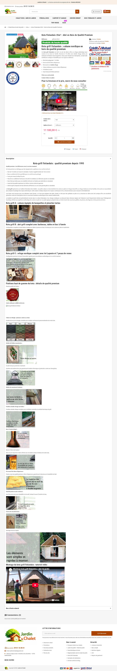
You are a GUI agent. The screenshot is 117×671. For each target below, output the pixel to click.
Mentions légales (95, 650)
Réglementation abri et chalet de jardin (77, 653)
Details (99, 39)
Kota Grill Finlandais (73, 655)
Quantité (50, 138)
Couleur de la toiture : (47, 119)
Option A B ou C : (48, 125)
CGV (92, 653)
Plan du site (47, 653)
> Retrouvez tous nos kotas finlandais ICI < (53, 113)
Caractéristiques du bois (74, 650)
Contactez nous (10, 6)
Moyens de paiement (96, 655)
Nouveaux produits (48, 647)
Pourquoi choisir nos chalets (75, 645)
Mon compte (94, 647)
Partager (68, 149)
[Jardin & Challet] (11, 11)
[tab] (58, 159)
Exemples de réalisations (74, 658)
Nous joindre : (19, 6)
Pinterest (84, 149)
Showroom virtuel (48, 642)
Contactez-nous (48, 650)
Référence (44, 39)
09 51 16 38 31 (29, 6)
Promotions (46, 645)
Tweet (76, 149)
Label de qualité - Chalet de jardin (76, 647)
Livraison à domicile (96, 645)
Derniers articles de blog (74, 660)
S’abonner (102, 633)
